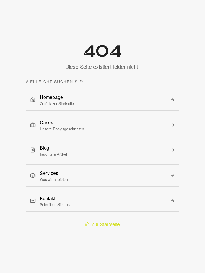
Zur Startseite (106, 223)
